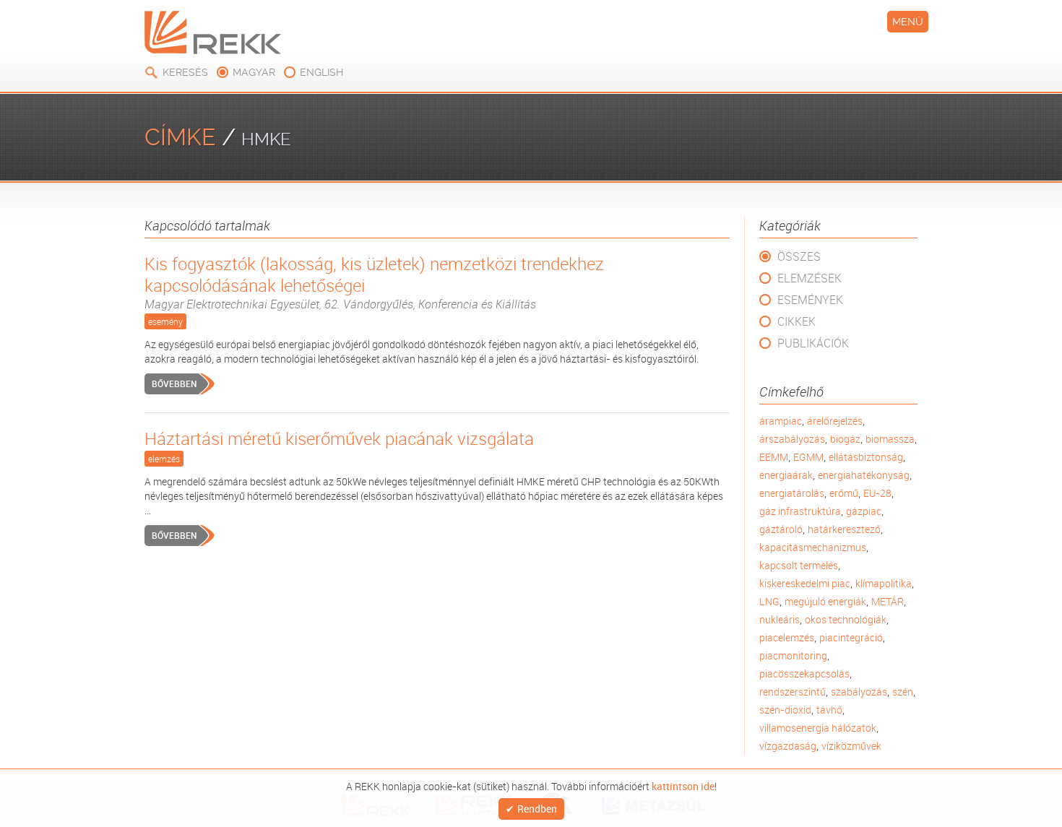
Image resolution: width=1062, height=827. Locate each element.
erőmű (843, 493)
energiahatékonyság (864, 475)
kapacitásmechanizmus (812, 547)
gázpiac (863, 511)
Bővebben (174, 383)
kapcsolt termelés (798, 565)
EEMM (773, 457)
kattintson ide (683, 785)
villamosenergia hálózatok (817, 728)
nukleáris (779, 619)
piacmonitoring (793, 655)
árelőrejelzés (835, 421)
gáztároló (781, 529)
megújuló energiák (825, 601)
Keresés (185, 72)
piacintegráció (851, 637)
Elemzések (809, 278)
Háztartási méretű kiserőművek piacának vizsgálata (339, 438)
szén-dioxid (785, 709)
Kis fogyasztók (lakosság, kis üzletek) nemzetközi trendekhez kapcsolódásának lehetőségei (374, 282)
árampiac (780, 421)
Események (810, 300)
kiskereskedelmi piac (804, 583)
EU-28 (877, 493)
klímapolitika (883, 583)
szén (902, 691)
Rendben (537, 809)
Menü (907, 21)
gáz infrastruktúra (800, 511)
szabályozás (859, 691)
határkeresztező (844, 529)
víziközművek (851, 746)
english (321, 72)
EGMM (808, 457)
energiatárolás (791, 493)
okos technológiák (845, 619)
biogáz (845, 439)
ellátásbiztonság (866, 457)
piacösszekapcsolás (804, 673)
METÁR (887, 601)
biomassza (890, 439)
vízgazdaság (787, 746)
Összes (799, 256)
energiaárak (786, 475)
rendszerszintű (792, 691)
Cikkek (796, 321)
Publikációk (813, 343)
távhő (829, 709)
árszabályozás (792, 439)
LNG (769, 601)
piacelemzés (786, 637)
